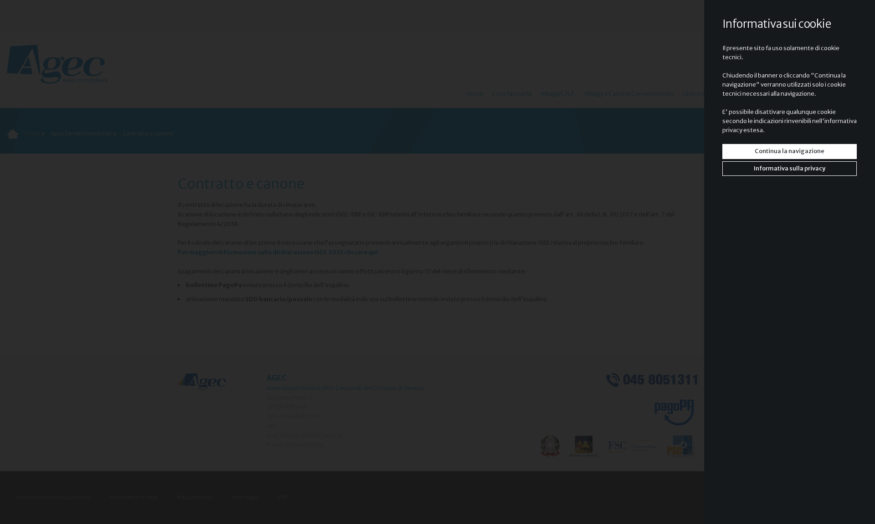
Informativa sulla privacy (789, 168)
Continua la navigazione (789, 151)
